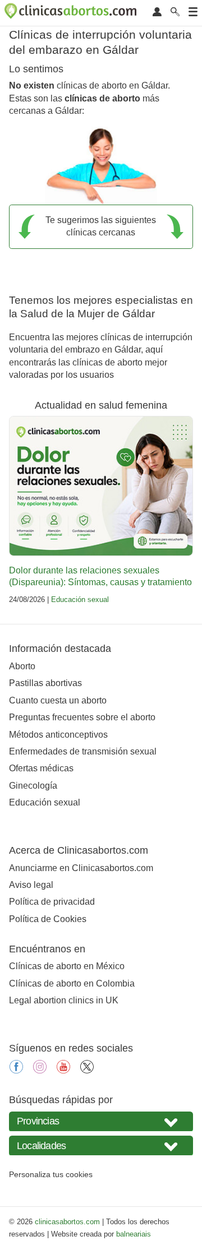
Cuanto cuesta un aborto (58, 700)
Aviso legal (31, 885)
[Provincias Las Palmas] (101, 1121)
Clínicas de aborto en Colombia (72, 983)
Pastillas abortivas (45, 683)
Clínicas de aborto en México (67, 966)
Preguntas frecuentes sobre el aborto (82, 717)
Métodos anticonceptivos (58, 734)
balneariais (133, 1234)
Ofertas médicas (41, 768)
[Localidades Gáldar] (101, 1145)
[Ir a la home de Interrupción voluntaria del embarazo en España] (71, 13)
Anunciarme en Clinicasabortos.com (81, 868)
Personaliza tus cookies (51, 1174)
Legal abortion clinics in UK (63, 1000)
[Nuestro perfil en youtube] (63, 1070)
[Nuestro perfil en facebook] (16, 1070)
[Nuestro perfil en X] (87, 1070)
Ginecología (33, 785)
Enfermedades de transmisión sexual (83, 751)
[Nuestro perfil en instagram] (40, 1070)
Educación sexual (80, 599)
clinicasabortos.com (67, 1221)
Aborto (22, 666)
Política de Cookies (47, 919)
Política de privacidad (52, 901)
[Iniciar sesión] (157, 12)
